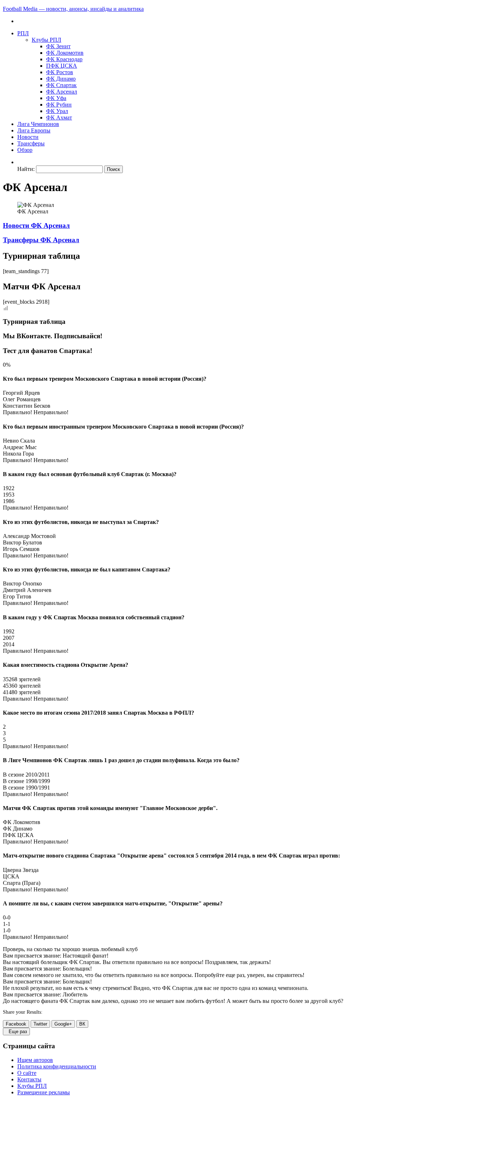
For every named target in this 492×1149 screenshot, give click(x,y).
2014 (8, 644)
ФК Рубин (59, 104)
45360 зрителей (22, 686)
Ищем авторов (35, 1060)
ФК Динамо (61, 79)
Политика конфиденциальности (56, 1066)
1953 (8, 495)
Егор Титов (17, 596)
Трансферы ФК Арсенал (41, 240)
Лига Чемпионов (38, 124)
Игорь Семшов (21, 549)
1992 (8, 631)
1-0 (6, 930)
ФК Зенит (58, 46)
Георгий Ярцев (21, 393)
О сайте (26, 1073)
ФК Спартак (61, 85)
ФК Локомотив (65, 53)
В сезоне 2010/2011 (26, 775)
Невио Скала (19, 441)
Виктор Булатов (22, 542)
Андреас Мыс (20, 447)
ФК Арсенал (61, 92)
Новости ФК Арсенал (36, 225)
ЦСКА (11, 876)
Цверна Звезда (21, 870)
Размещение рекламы (43, 1092)
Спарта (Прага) (21, 883)
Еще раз (16, 1031)
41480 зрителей (22, 692)
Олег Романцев (22, 399)
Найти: (26, 169)
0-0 (6, 917)
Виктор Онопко (22, 583)
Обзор (24, 150)
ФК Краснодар (64, 59)
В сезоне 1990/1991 (26, 787)
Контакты (29, 1079)
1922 (8, 488)
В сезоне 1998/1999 (26, 781)
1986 (8, 501)
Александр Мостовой (29, 536)
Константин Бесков (26, 406)
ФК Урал (57, 111)
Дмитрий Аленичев (27, 590)
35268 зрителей (22, 679)
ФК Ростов (59, 72)
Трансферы (31, 143)
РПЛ (23, 33)
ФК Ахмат (59, 117)
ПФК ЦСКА (61, 66)
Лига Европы (33, 130)
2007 (8, 638)
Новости (28, 137)
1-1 (6, 924)
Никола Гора (18, 454)
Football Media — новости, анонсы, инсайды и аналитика (73, 9)
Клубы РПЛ (46, 40)
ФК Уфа (56, 98)
